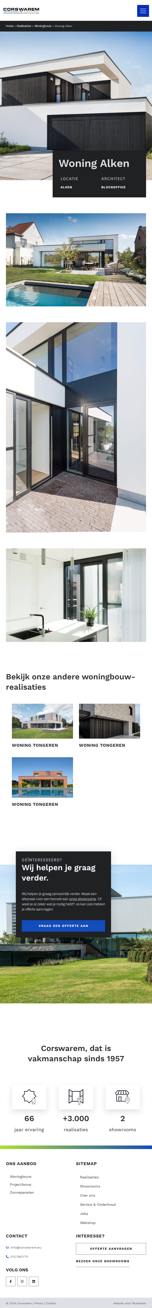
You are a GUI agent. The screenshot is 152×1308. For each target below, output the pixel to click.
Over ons (87, 1195)
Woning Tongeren (35, 745)
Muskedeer (139, 1303)
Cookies (51, 1303)
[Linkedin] (33, 1281)
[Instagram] (22, 1281)
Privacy (38, 1303)
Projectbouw (20, 1184)
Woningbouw (43, 26)
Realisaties (24, 26)
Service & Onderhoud (98, 1204)
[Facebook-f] (10, 1281)
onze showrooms (82, 899)
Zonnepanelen (22, 1192)
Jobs (84, 1213)
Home (9, 26)
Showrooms (90, 1186)
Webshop (88, 1223)
